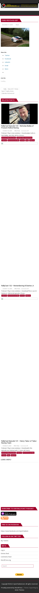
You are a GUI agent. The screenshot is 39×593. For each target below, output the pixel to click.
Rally (27, 140)
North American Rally (13, 140)
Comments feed (6, 557)
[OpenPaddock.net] (19, 7)
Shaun (17, 25)
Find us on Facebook (10, 525)
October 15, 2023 (7, 288)
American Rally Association (8, 137)
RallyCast (32, 140)
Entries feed (5, 553)
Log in (3, 550)
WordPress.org (6, 560)
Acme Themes (19, 590)
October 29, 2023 (7, 131)
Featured (4, 140)
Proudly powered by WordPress (11, 588)
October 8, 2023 (6, 446)
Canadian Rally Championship (24, 137)
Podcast (22, 140)
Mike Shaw (17, 131)
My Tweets (4, 541)
